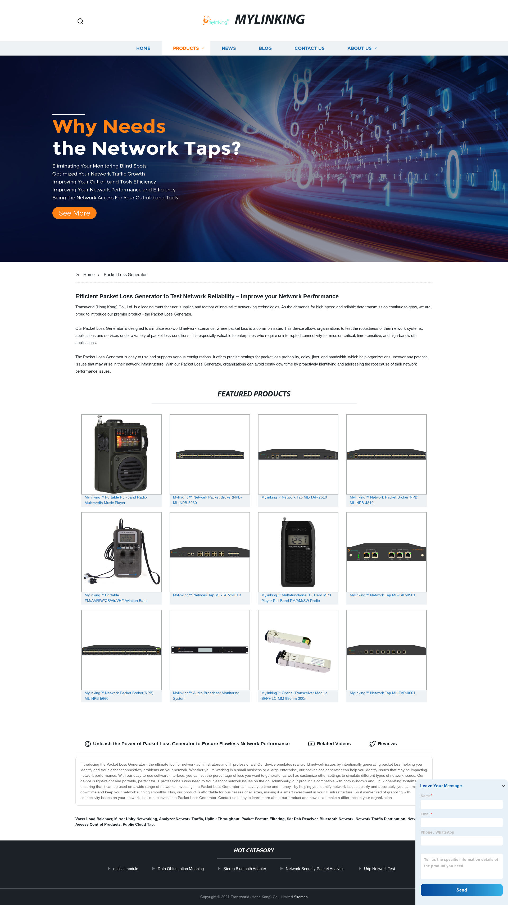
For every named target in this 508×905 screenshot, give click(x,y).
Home (143, 48)
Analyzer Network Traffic (181, 819)
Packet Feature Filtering (263, 819)
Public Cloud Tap (138, 824)
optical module (125, 868)
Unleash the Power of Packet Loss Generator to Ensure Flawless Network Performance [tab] (191, 743)
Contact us (309, 48)
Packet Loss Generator (125, 274)
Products (186, 48)
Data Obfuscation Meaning (181, 868)
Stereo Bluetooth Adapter (244, 868)
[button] (80, 21)
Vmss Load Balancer (93, 819)
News (229, 48)
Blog (265, 48)
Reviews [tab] (387, 743)
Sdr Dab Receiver (302, 819)
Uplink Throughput (222, 819)
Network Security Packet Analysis (315, 868)
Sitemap (301, 897)
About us (359, 48)
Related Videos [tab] (334, 743)
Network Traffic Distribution (380, 819)
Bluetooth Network (336, 819)
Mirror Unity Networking (135, 819)
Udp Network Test (379, 868)
